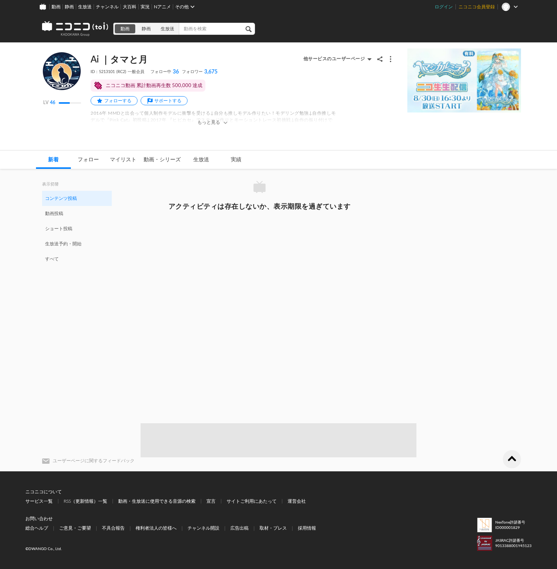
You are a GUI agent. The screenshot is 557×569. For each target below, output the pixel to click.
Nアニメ (162, 7)
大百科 (129, 7)
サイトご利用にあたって (252, 501)
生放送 (85, 7)
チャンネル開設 (203, 528)
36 (164, 72)
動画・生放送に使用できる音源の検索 (157, 501)
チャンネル (107, 7)
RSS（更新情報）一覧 (85, 501)
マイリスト (123, 159)
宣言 (211, 501)
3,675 (199, 72)
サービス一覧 (39, 501)
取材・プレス (273, 528)
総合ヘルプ (36, 528)
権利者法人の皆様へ (156, 528)
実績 (236, 159)
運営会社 (297, 501)
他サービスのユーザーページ (334, 58)
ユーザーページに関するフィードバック (94, 460)
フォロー (88, 159)
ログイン (444, 7)
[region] (77, 228)
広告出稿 (239, 528)
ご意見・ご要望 (75, 528)
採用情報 (307, 528)
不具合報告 (113, 528)
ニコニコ (75, 28)
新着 (53, 159)
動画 (56, 7)
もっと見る (208, 122)
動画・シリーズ (162, 159)
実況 (145, 7)
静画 (69, 7)
